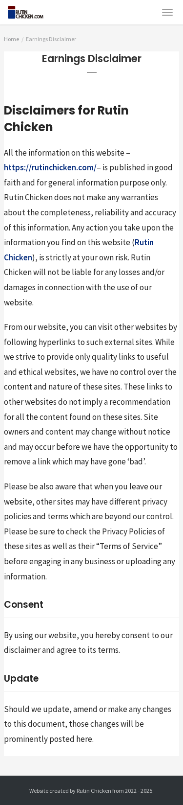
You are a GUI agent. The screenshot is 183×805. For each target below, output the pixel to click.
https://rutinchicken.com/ (50, 167)
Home (11, 39)
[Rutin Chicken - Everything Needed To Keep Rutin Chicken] (31, 10)
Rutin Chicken (94, 790)
